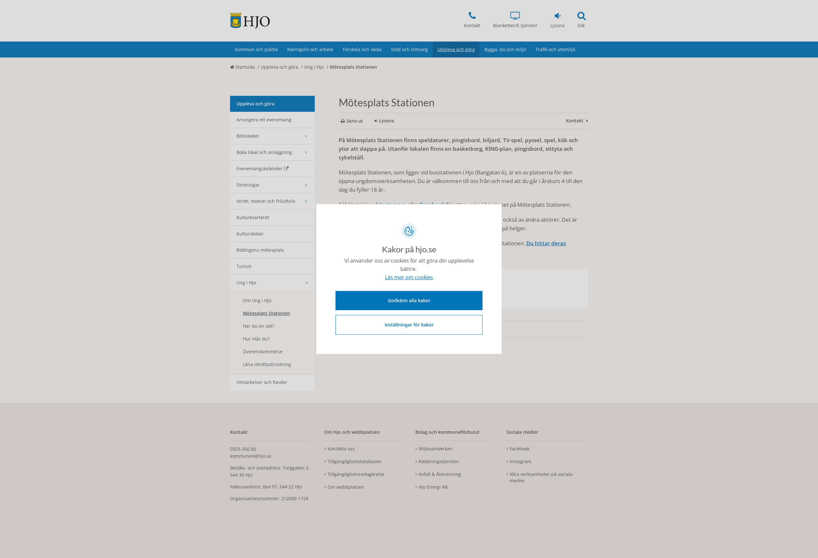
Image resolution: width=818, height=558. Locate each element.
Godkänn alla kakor (409, 300)
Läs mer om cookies (409, 277)
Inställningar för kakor (409, 325)
